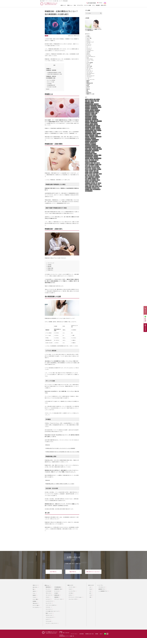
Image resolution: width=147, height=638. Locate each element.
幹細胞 (87, 81)
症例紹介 (34, 595)
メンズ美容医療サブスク (103, 591)
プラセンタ (87, 142)
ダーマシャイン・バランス (75, 597)
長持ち (100, 186)
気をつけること (95, 172)
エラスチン (91, 110)
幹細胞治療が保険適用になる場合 (54, 72)
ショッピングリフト (90, 50)
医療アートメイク (49, 613)
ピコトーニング (93, 138)
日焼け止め (91, 170)
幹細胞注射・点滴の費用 (51, 70)
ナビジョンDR (48, 621)
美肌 (87, 90)
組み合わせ (93, 178)
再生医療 (98, 5)
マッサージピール (89, 71)
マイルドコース (95, 149)
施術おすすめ (94, 169)
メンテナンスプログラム (89, 155)
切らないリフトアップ (92, 161)
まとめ (47, 89)
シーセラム (87, 121)
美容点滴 (88, 89)
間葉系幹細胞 (94, 187)
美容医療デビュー (93, 180)
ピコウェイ (71, 595)
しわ (90, 591)
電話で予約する (73, 571)
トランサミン (94, 131)
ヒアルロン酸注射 (51, 80)
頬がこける (87, 189)
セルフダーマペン (88, 127)
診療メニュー (70, 5)
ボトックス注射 (50, 81)
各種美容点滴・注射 (58, 589)
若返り (86, 184)
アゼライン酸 (88, 38)
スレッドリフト (48, 603)
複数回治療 (95, 184)
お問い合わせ (103, 5)
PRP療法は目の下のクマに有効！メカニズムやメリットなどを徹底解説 (60, 448)
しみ (90, 587)
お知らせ (34, 591)
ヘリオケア (94, 147)
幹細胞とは (48, 68)
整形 (90, 169)
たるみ (87, 57)
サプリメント (88, 45)
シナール (91, 121)
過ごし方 (86, 186)
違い (90, 186)
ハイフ (87, 61)
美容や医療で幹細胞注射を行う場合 (54, 74)
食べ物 (91, 189)
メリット (94, 153)
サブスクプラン (80, 5)
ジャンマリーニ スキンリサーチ (51, 623)
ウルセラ (88, 39)
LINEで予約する (53, 571)
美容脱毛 (86, 181)
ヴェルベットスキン (94, 107)
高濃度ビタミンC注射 (96, 189)
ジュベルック (88, 49)
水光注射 (88, 84)
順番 (98, 187)
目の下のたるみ (91, 176)
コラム (93, 5)
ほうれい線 (98, 147)
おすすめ (97, 111)
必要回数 (98, 167)
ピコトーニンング (88, 139)
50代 (94, 99)
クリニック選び (87, 114)
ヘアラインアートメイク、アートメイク (91, 145)
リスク (100, 155)
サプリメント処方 (95, 119)
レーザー (88, 78)
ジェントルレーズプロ (73, 599)
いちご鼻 (99, 105)
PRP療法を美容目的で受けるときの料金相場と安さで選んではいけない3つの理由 (62, 451)
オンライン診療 (87, 5)
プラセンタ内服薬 (93, 142)
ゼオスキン (88, 54)
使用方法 (92, 159)
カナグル (92, 113)
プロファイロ (88, 67)
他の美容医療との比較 (50, 78)
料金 (75, 5)
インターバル (87, 107)
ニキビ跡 (86, 135)
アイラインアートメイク (89, 104)
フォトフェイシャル (94, 141)
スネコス (88, 52)
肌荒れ (87, 91)
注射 (94, 173)
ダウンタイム (98, 128)
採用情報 (34, 601)
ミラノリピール (89, 72)
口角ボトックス (91, 164)
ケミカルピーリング (90, 42)
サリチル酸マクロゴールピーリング (52, 611)
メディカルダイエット (90, 73)
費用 (98, 184)
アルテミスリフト (93, 105)
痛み (94, 175)
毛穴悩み (90, 172)
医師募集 (96, 633)
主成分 (86, 159)
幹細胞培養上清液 (51, 85)
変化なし (96, 164)
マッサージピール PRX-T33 (51, 605)
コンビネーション (88, 118)
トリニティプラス (72, 591)
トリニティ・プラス (90, 60)
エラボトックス (97, 110)
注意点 (97, 173)
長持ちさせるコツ (88, 187)
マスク (100, 149)
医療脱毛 (88, 80)
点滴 (86, 175)
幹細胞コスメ (97, 166)
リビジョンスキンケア (90, 75)
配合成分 (96, 186)
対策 (89, 166)
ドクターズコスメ (89, 59)
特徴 (88, 175)
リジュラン (96, 155)
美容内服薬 (87, 180)
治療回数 (90, 173)
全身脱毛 (96, 159)
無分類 (87, 85)
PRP (88, 100)
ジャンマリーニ (89, 48)
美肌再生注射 (56, 595)
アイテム (92, 102)
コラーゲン (88, 43)
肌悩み (93, 181)
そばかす (93, 127)
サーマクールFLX (72, 587)
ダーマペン (98, 127)
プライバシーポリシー (74, 633)
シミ (87, 46)
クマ (96, 113)
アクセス (100, 2)
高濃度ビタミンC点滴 (90, 93)
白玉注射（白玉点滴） (52, 86)
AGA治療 (56, 593)
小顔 (90, 597)
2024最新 (91, 99)
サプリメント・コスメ (58, 599)
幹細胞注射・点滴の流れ (51, 76)
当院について (63, 5)
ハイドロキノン (91, 135)
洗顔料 (100, 173)
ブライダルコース (102, 587)
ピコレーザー (88, 63)
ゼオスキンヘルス (49, 615)
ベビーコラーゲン (89, 68)
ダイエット (87, 128)
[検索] (100, 13)
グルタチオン (93, 114)
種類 (86, 178)
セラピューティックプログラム (90, 125)
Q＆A (95, 100)
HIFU (86, 100)
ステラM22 (88, 51)
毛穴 (97, 170)
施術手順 (86, 170)
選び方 (93, 186)
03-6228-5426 (92, 2)
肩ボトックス (87, 183)
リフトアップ (88, 77)
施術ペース (99, 169)
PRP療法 (49, 83)
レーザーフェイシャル (90, 79)
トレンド (94, 133)
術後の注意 (90, 184)
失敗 (100, 164)
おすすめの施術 (87, 113)
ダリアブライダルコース (90, 56)
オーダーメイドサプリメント (89, 111)
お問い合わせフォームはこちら (92, 571)
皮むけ (86, 176)
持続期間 (86, 169)
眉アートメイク (97, 176)
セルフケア (98, 125)
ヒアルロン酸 (92, 136)
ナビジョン (98, 133)
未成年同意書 (81, 633)
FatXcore (98, 99)
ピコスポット (87, 138)
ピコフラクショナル (95, 139)
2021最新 (86, 99)
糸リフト (88, 87)
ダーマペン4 (88, 55)
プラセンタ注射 (89, 66)
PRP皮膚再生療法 (57, 587)
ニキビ (90, 595)
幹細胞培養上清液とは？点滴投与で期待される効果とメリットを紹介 (60, 483)
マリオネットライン (95, 150)
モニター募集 (35, 599)
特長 (91, 175)
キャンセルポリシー (36, 607)
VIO (98, 100)
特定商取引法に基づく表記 (89, 633)
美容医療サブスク (102, 589)
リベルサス (87, 158)
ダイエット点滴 (92, 128)
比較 (94, 170)
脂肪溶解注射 (88, 92)
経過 (97, 178)
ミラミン (92, 152)
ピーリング (87, 136)
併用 (89, 159)
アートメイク (88, 37)
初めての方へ (35, 587)
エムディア (88, 40)
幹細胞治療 (94, 167)
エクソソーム (87, 108)
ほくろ (86, 149)
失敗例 (86, 166)
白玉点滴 (88, 86)
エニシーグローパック (94, 108)
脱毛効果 (99, 183)
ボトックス (88, 69)
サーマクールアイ (88, 119)
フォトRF (88, 65)
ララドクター (88, 74)
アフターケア (87, 105)
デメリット (99, 130)
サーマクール (88, 44)
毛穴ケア (86, 172)
